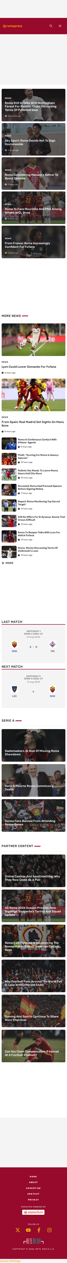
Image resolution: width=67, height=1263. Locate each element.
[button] (50, 26)
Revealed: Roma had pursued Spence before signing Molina (40, 487)
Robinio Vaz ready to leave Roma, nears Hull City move (38, 472)
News (5, 362)
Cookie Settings (10, 1261)
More (9, 563)
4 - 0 (33, 646)
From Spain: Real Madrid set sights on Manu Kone (33, 423)
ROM (14, 651)
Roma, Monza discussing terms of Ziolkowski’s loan (38, 549)
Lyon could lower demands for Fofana (29, 367)
